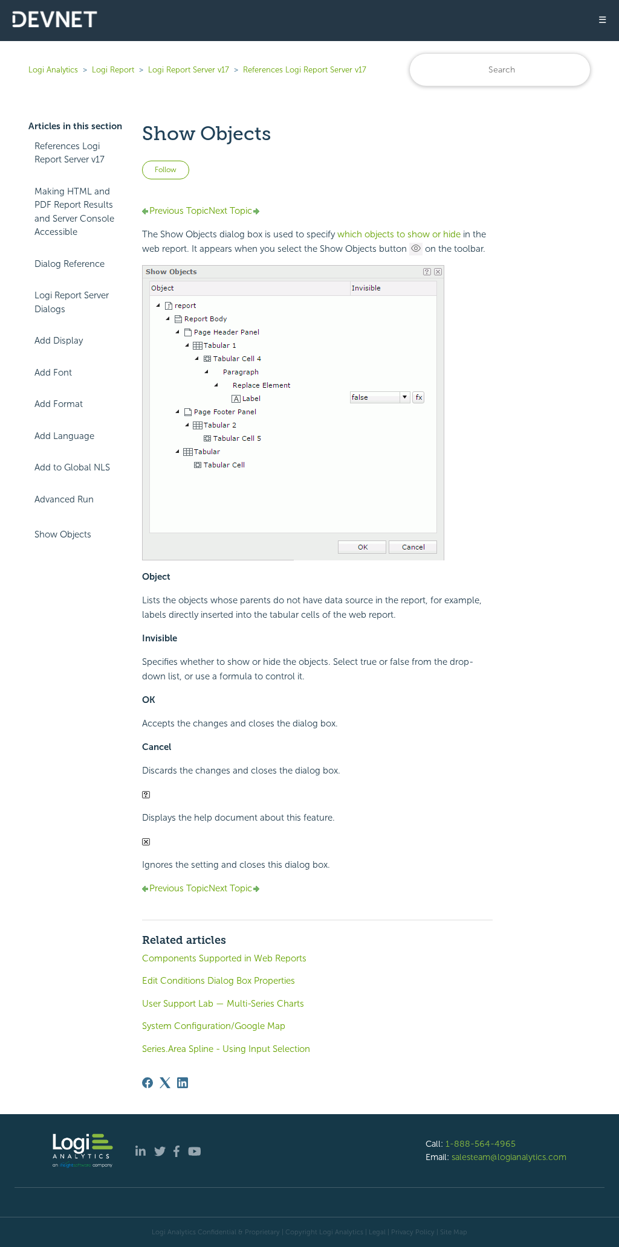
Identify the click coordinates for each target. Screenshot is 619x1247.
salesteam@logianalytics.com (509, 1157)
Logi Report (113, 69)
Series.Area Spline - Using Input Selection (226, 1048)
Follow (166, 169)
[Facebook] (147, 1082)
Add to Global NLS (72, 467)
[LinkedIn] (182, 1082)
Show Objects (62, 534)
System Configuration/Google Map (213, 1026)
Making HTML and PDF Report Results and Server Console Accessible (74, 212)
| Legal (375, 1232)
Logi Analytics (53, 69)
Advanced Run (64, 499)
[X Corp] (165, 1082)
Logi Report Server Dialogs (71, 302)
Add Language (64, 436)
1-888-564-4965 (481, 1143)
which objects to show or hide (399, 234)
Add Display (58, 340)
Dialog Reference (69, 263)
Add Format (58, 404)
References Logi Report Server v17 (304, 69)
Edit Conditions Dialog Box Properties (218, 980)
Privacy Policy (413, 1232)
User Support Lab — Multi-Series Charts (223, 1003)
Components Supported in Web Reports (224, 958)
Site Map (453, 1232)
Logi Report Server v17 (188, 69)
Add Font (53, 372)
